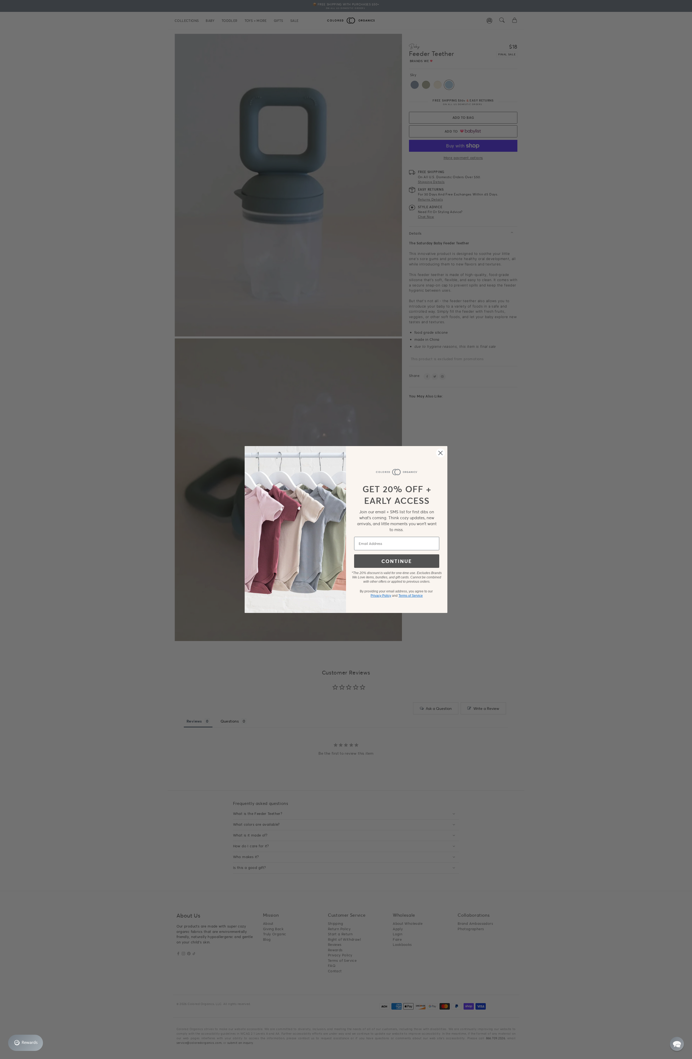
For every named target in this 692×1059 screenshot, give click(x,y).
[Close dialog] (440, 453)
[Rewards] (25, 1043)
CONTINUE (396, 561)
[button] (677, 1044)
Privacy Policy (381, 596)
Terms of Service (410, 596)
